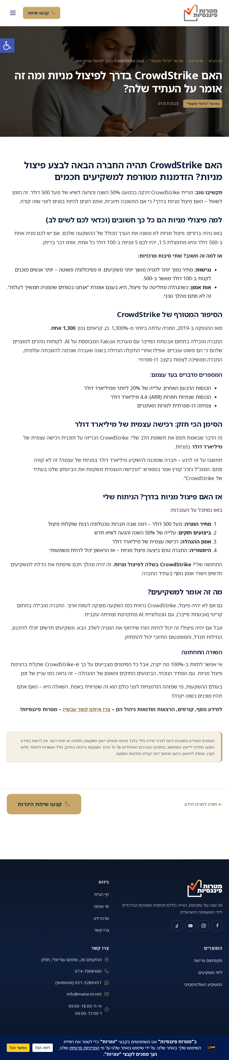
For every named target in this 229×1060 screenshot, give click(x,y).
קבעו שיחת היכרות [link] (39, 803)
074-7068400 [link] (88, 971)
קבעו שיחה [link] (38, 13)
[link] (7, 45)
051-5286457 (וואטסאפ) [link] (78, 982)
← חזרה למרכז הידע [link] (203, 804)
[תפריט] (13, 13)
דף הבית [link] (215, 60)
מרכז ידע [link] (196, 60)
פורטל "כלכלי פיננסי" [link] (166, 60)
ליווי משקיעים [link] (210, 972)
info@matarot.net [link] (84, 994)
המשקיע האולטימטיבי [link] (203, 984)
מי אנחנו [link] (101, 906)
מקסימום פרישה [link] (208, 960)
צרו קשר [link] (101, 930)
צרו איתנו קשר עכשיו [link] (86, 709)
